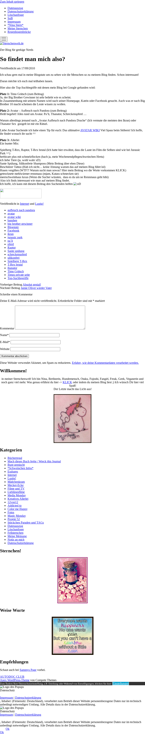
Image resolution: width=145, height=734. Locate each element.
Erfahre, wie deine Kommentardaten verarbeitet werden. (105, 362)
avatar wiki (14, 217)
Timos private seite (19, 274)
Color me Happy (18, 509)
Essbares (13, 471)
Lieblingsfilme (16, 492)
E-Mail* (5, 342)
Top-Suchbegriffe (18, 278)
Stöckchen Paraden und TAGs (26, 522)
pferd (11, 244)
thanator (12, 268)
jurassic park (15, 237)
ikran (11, 234)
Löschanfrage (16, 14)
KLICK (67, 382)
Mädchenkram (16, 481)
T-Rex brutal (15, 264)
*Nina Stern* (15, 25)
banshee (12, 220)
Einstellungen (121, 683)
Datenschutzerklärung (21, 11)
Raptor (12, 247)
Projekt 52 (14, 519)
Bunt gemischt (16, 464)
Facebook (13, 230)
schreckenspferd (17, 254)
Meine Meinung (17, 536)
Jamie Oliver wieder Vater (36, 288)
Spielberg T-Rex (17, 261)
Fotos (11, 512)
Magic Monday (17, 515)
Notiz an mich (16, 539)
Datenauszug (15, 8)
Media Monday (17, 495)
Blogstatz (13, 227)
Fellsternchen (15, 532)
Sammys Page (28, 669)
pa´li (10, 240)
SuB (10, 18)
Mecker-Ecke (16, 485)
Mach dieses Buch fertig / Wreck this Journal (34, 461)
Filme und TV (16, 488)
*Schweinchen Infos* (20, 468)
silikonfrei (13, 257)
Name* (4, 335)
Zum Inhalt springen (12, 1)
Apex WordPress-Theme (14, 680)
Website (4, 349)
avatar (11, 213)
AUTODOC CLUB (12, 676)
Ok (7, 728)
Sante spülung (16, 251)
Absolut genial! (32, 284)
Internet (24, 203)
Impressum (14, 21)
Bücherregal (15, 458)
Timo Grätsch (16, 271)
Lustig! (39, 203)
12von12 (13, 502)
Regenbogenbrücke (19, 31)
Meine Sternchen (18, 28)
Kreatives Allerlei (18, 498)
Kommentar (7, 328)
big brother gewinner (20, 223)
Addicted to (15, 505)
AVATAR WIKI (90, 130)
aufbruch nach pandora (21, 210)
